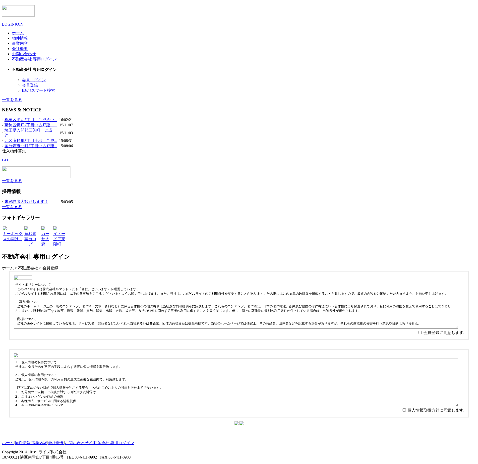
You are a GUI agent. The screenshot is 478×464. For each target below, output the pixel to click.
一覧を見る (12, 99)
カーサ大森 (45, 239)
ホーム (8, 443)
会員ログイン (34, 80)
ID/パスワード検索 (38, 90)
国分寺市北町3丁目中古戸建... (30, 146)
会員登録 (30, 85)
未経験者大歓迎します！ (26, 201)
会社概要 (56, 443)
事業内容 (39, 443)
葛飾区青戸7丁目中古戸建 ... (30, 125)
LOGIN (8, 24)
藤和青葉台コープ (30, 239)
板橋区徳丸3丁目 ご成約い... (30, 120)
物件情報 (23, 443)
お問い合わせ (77, 443)
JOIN (19, 24)
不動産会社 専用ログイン (111, 443)
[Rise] (18, 13)
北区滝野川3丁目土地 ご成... (30, 141)
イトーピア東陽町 (59, 239)
